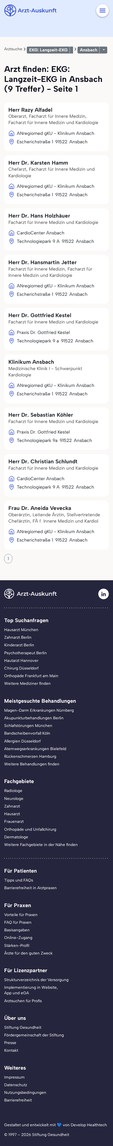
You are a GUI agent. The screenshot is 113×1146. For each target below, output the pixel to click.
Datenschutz (15, 1085)
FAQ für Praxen (18, 922)
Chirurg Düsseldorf (21, 668)
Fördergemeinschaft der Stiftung (34, 1035)
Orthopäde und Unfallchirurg (30, 829)
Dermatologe (16, 837)
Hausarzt (12, 813)
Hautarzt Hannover (21, 660)
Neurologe (13, 798)
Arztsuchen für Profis (23, 1001)
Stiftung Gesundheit (22, 1027)
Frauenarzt (14, 821)
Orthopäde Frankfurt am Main (31, 675)
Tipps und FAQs (18, 880)
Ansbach (88, 49)
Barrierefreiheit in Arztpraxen (30, 888)
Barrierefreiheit (18, 1100)
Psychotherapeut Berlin (25, 653)
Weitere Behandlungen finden (31, 764)
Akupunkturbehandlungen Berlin (34, 718)
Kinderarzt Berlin (19, 645)
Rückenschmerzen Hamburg (30, 756)
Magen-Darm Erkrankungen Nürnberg (39, 710)
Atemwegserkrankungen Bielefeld (35, 748)
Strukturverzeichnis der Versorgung (36, 979)
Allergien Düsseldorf (22, 741)
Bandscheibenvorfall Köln (27, 733)
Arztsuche (13, 49)
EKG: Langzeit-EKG (48, 49)
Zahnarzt (12, 806)
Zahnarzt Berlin (18, 637)
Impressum (14, 1077)
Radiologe (13, 790)
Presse (10, 1042)
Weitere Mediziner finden (27, 683)
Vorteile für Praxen (21, 914)
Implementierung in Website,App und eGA (31, 990)
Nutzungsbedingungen (25, 1092)
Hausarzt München (21, 629)
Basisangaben (17, 930)
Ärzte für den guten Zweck (28, 953)
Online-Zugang (18, 937)
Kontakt (11, 1050)
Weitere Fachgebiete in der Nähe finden (41, 844)
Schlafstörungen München (28, 725)
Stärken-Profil (16, 945)
